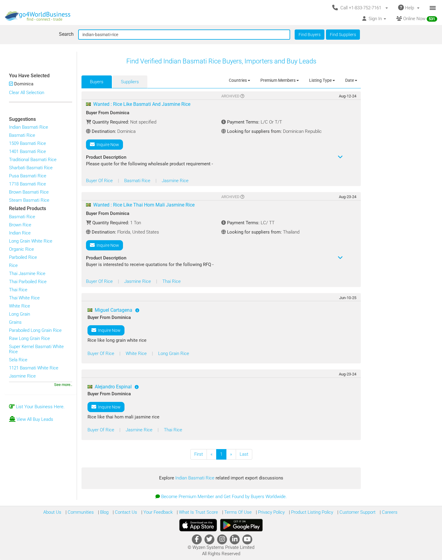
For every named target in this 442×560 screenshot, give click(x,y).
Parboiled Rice (23, 257)
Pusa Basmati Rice (27, 176)
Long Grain (19, 314)
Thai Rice (18, 289)
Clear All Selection (26, 92)
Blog (104, 512)
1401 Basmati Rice (27, 151)
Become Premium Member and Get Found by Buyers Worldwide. (224, 496)
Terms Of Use (237, 512)
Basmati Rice (22, 135)
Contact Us (125, 512)
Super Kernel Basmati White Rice (36, 349)
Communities (80, 512)
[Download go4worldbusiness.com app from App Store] (198, 525)
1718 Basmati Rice (27, 184)
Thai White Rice (24, 298)
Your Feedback (157, 512)
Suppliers (130, 81)
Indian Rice (20, 233)
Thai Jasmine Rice (27, 273)
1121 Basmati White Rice (33, 368)
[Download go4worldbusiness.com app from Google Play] (241, 525)
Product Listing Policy (311, 512)
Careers (389, 512)
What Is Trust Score (198, 512)
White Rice (19, 306)
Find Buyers (310, 34)
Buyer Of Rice (100, 180)
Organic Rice (21, 249)
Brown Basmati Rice (29, 192)
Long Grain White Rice (30, 241)
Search (66, 34)
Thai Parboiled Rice (28, 281)
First (198, 454)
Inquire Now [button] (107, 144)
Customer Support (357, 512)
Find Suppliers (343, 34)
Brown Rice (20, 225)
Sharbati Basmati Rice (31, 167)
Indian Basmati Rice (28, 127)
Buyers (96, 81)
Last (244, 454)
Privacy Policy (271, 512)
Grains (15, 322)
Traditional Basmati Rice (33, 159)
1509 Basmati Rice (27, 143)
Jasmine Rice (22, 376)
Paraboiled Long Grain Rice (35, 330)
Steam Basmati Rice (29, 200)
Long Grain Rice (173, 353)
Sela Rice (18, 360)
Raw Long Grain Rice (29, 338)
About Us (52, 512)
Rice (13, 265)
